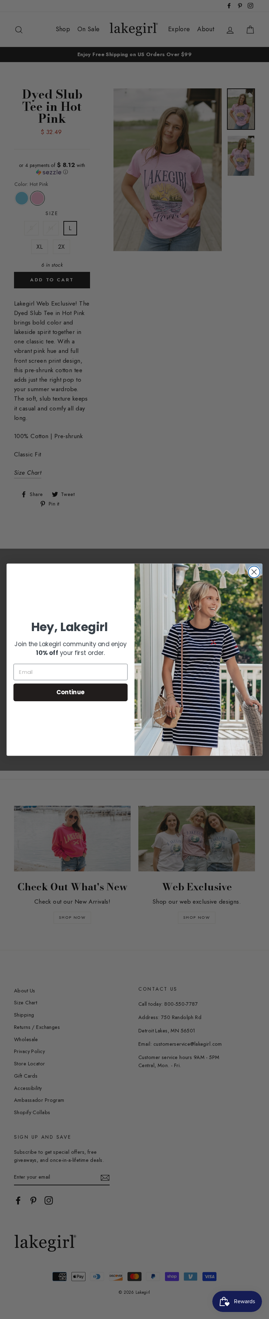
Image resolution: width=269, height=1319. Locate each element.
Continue (70, 692)
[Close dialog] (254, 572)
